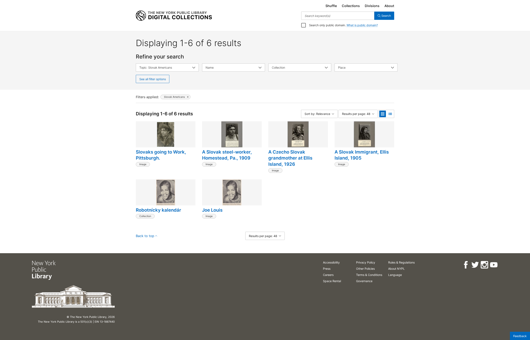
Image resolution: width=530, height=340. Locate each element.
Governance (364, 281)
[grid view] (382, 114)
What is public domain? (362, 25)
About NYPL (396, 268)
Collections (351, 6)
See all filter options (152, 79)
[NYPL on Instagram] (484, 265)
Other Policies (365, 268)
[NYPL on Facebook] (466, 265)
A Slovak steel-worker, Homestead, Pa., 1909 (227, 155)
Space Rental (332, 281)
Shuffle (331, 6)
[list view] (390, 114)
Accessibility (331, 262)
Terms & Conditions (369, 275)
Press (326, 268)
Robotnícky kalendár (158, 210)
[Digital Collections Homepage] (174, 16)
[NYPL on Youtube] (494, 265)
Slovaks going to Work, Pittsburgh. (161, 155)
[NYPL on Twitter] (475, 265)
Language (395, 275)
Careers (328, 275)
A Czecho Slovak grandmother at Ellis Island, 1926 (290, 158)
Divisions (372, 6)
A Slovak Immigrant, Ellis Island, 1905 (362, 155)
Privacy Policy (365, 262)
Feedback (520, 336)
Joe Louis (212, 210)
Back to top (145, 236)
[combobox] (337, 16)
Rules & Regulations (401, 262)
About (389, 6)
